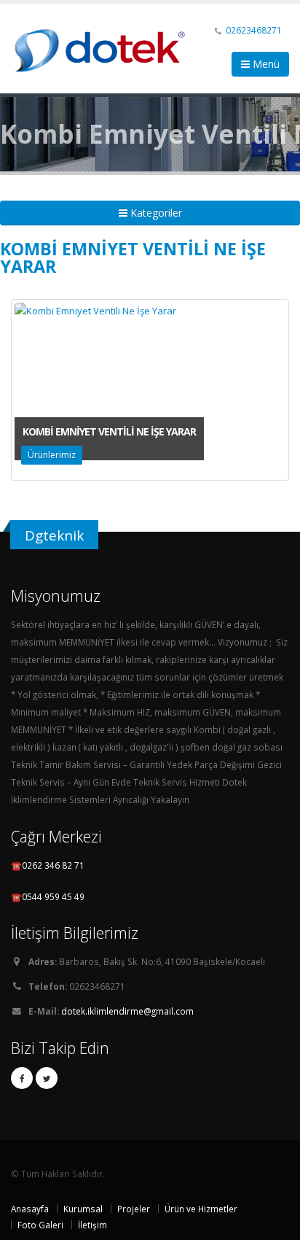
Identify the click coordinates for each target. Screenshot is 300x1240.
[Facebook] (22, 1078)
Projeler (133, 1208)
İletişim (92, 1225)
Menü (265, 64)
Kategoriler (154, 213)
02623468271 (254, 30)
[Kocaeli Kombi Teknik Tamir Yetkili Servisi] (105, 46)
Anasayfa (30, 1208)
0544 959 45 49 (53, 896)
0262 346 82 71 (53, 865)
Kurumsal (83, 1208)
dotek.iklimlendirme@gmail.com (127, 1011)
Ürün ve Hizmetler (201, 1208)
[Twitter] (47, 1078)
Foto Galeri (40, 1225)
